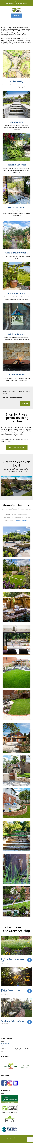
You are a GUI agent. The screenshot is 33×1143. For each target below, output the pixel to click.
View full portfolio (22, 521)
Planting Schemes (16, 164)
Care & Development (16, 252)
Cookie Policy (25, 1138)
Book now (25, 403)
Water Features (16, 207)
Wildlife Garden (16, 334)
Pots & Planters (16, 293)
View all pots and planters (16, 447)
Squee (12, 1138)
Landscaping (16, 122)
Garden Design (16, 81)
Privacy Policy (18, 1138)
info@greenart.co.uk (21, 3)
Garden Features (16, 374)
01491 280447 (11, 3)
